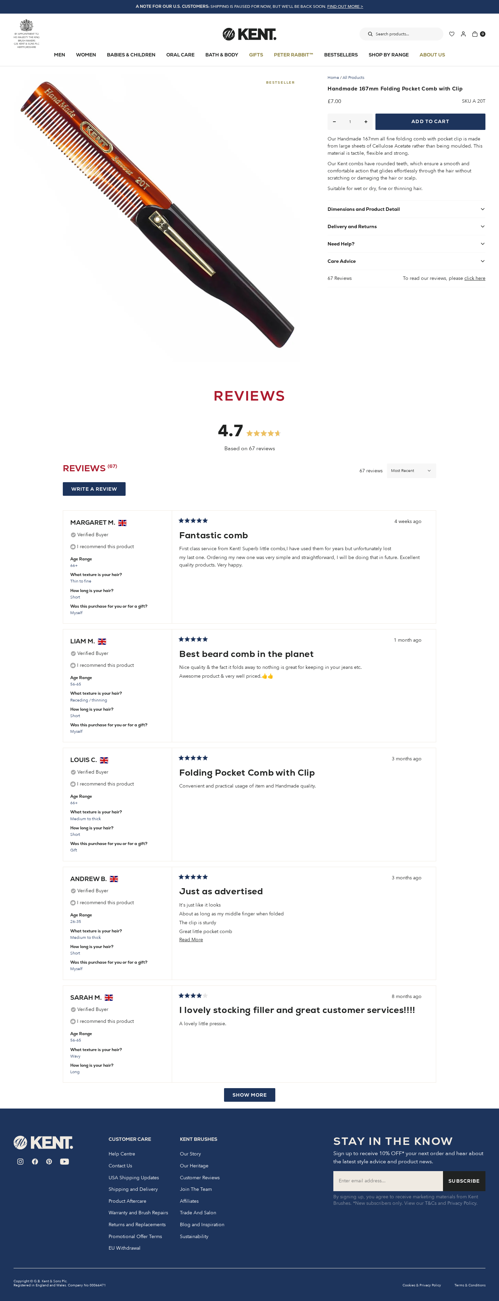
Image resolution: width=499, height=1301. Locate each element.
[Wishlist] (451, 34)
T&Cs (431, 1203)
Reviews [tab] (90, 469)
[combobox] (401, 34)
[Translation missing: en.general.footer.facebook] (35, 1162)
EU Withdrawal (125, 1248)
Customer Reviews (200, 1178)
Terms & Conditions (470, 1285)
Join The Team (196, 1189)
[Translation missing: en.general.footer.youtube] (64, 1162)
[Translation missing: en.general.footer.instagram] (20, 1162)
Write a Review (98, 491)
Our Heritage (194, 1166)
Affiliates (189, 1201)
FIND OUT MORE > (345, 6)
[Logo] (249, 34)
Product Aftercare (127, 1201)
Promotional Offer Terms (135, 1237)
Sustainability (194, 1237)
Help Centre (122, 1154)
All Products (353, 77)
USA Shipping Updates (134, 1178)
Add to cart (430, 121)
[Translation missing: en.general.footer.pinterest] (49, 1162)
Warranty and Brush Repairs (138, 1213)
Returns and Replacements (137, 1225)
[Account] (463, 34)
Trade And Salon (198, 1213)
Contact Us (120, 1166)
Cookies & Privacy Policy (422, 1285)
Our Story (190, 1154)
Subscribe (464, 1181)
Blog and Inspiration (202, 1225)
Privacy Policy (461, 1203)
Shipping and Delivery (133, 1189)
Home (333, 77)
